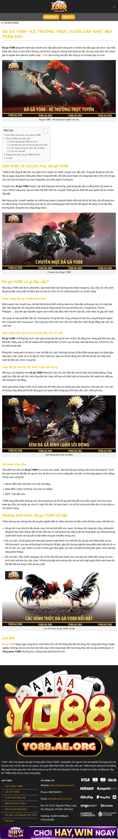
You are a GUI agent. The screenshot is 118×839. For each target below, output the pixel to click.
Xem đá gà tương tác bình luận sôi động (27, 148)
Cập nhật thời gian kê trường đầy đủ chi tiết (29, 145)
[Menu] (114, 6)
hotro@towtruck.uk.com (60, 799)
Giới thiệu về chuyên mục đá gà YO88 (23, 135)
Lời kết (9, 158)
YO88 (44, 55)
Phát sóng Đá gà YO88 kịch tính (24, 142)
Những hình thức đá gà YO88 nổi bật (23, 154)
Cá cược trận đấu (18, 151)
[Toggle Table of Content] (44, 130)
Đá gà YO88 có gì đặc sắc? (18, 138)
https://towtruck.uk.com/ (62, 785)
